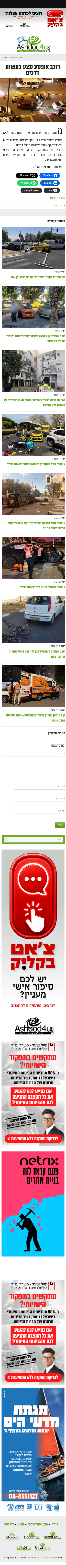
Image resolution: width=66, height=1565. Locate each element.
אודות (55, 1524)
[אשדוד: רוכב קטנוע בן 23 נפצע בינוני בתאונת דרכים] (33, 435)
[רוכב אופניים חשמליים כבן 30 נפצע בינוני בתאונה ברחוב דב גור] (33, 620)
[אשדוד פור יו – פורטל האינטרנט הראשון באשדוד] (33, 41)
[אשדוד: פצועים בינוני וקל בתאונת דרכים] (33, 558)
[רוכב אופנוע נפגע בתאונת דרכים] (33, 100)
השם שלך (60, 787)
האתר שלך (61, 811)
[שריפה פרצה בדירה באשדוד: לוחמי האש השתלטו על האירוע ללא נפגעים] (33, 371)
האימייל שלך (58, 799)
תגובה (63, 754)
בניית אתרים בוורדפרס (47, 1557)
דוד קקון (53, 198)
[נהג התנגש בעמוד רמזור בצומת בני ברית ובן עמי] (33, 248)
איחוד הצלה (58, 205)
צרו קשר (9, 1524)
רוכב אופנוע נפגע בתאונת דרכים (32, 70)
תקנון (21, 1524)
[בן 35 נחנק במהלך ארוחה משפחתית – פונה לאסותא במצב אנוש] (33, 686)
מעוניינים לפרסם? (38, 1524)
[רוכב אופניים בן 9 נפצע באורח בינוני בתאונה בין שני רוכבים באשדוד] (33, 307)
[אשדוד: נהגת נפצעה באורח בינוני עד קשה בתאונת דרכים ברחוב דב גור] (33, 494)
